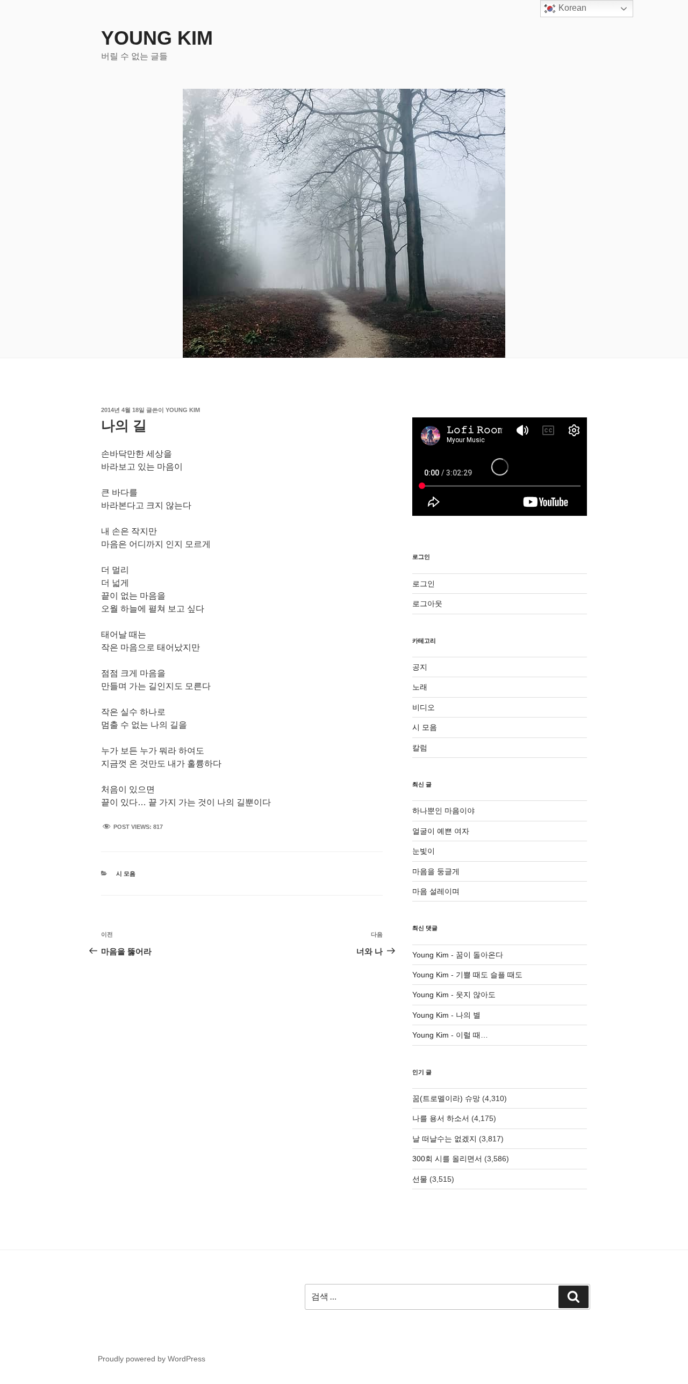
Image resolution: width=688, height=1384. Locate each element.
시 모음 (125, 873)
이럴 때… (472, 1035)
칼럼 (419, 747)
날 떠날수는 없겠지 (444, 1138)
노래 (419, 687)
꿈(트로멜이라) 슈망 (446, 1098)
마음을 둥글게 (436, 871)
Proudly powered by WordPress (151, 1358)
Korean (571, 7)
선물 (419, 1179)
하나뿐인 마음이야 (443, 810)
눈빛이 (423, 851)
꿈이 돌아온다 (479, 954)
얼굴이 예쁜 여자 (440, 831)
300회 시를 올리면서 (447, 1158)
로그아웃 (427, 603)
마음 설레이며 (436, 891)
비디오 (423, 707)
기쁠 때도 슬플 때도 (489, 974)
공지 (419, 667)
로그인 (423, 583)
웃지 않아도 (476, 994)
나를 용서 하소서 (440, 1118)
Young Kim (157, 38)
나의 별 (468, 1015)
